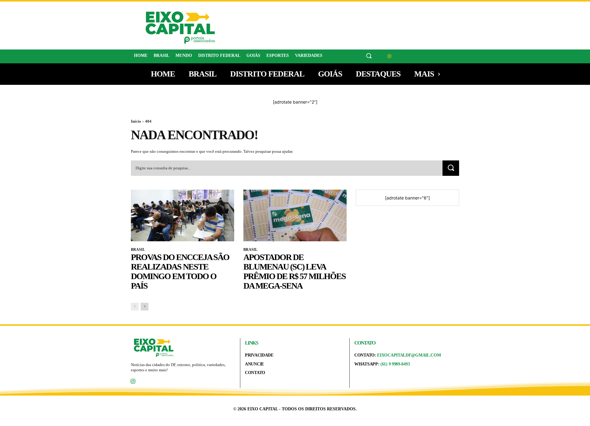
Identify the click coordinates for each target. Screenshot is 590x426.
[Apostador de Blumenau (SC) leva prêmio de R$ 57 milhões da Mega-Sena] (295, 215)
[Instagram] (389, 56)
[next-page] (144, 306)
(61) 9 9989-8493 (395, 364)
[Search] (450, 168)
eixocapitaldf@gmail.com (409, 355)
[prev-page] (135, 306)
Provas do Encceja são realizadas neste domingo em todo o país (180, 271)
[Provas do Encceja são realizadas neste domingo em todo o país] (182, 215)
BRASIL (138, 249)
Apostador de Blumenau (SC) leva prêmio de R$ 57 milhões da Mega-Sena (294, 271)
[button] (369, 55)
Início (136, 121)
